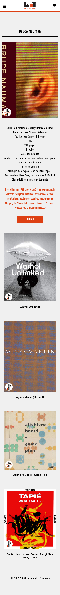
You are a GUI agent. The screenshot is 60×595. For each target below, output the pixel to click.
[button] (5, 6)
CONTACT (30, 219)
